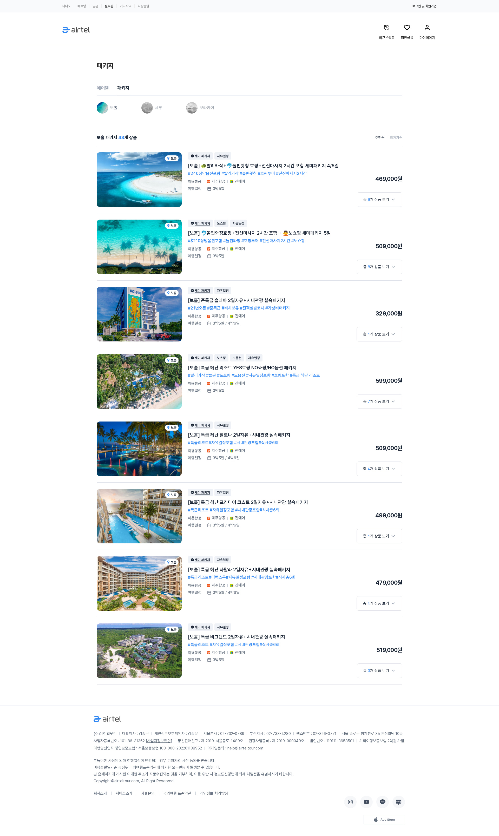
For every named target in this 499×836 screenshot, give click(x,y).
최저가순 (396, 137)
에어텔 (103, 88)
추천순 (379, 137)
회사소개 (100, 793)
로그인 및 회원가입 (424, 6)
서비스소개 (124, 793)
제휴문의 (148, 793)
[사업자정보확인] (159, 741)
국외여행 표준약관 (177, 793)
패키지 (123, 87)
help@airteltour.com (245, 748)
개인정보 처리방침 (214, 793)
